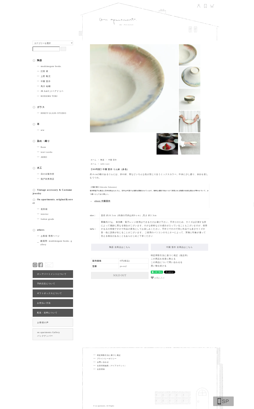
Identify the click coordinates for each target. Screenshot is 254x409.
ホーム (94, 160)
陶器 (39, 60)
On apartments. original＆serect (53, 201)
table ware (105, 164)
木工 (39, 167)
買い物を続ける (159, 266)
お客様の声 (43, 322)
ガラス (41, 107)
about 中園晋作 (102, 201)
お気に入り (159, 277)
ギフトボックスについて (49, 293)
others (40, 229)
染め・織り (43, 141)
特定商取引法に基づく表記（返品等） (170, 255)
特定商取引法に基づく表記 (109, 355)
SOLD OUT (119, 275)
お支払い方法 (44, 303)
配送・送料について (47, 313)
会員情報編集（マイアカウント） (112, 366)
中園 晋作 (112, 160)
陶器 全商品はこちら (119, 247)
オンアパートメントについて (51, 274)
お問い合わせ (103, 362)
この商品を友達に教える (163, 259)
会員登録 (101, 369)
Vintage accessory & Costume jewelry (52, 191)
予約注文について (46, 284)
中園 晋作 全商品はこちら (179, 247)
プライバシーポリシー (107, 359)
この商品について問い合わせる (167, 262)
